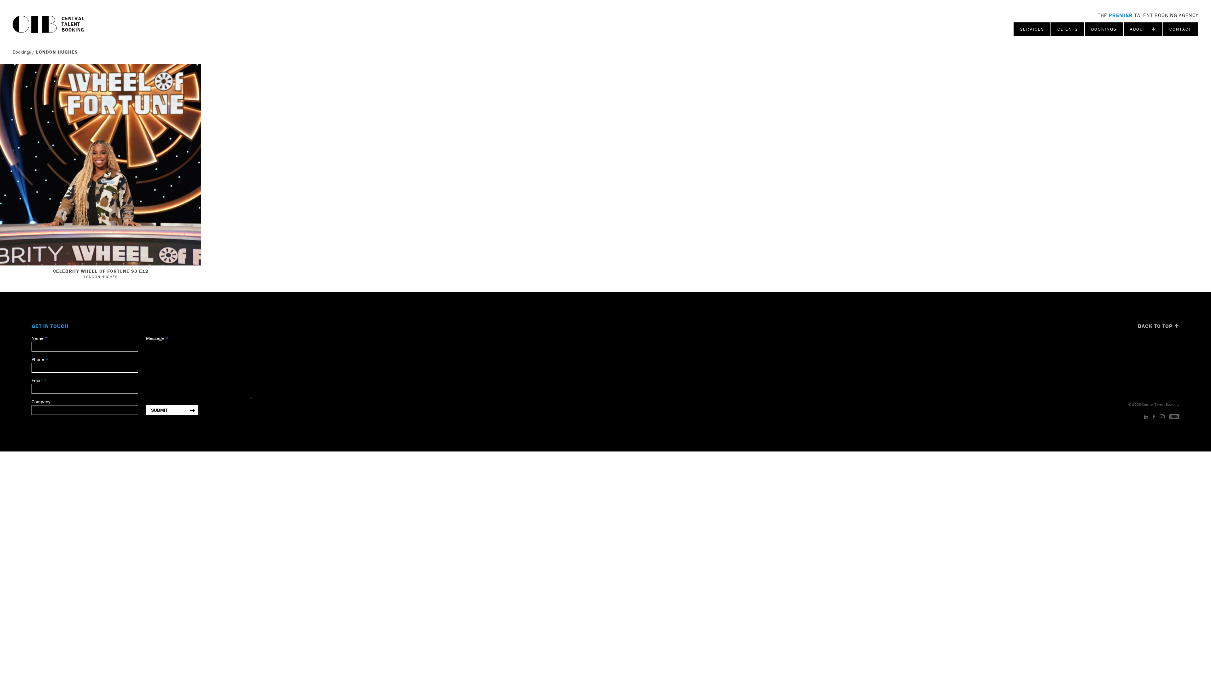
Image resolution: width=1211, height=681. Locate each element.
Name (38, 338)
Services (1032, 29)
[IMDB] (1174, 417)
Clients (1067, 29)
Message (155, 338)
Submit (159, 410)
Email (37, 380)
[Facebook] (1154, 417)
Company (41, 402)
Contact (1180, 29)
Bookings (1104, 29)
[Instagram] (1162, 417)
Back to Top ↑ (1158, 326)
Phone (38, 359)
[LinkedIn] (1146, 417)
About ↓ (1143, 29)
